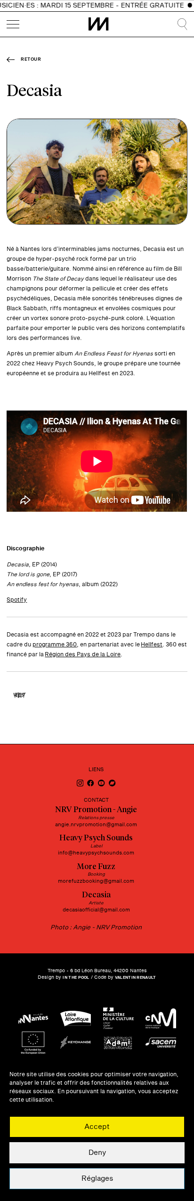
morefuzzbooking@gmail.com (96, 881)
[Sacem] (161, 1043)
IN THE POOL (76, 978)
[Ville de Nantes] (33, 1019)
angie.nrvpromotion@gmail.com (96, 825)
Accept (97, 1126)
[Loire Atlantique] (75, 1019)
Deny (97, 1152)
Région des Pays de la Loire (83, 654)
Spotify (17, 600)
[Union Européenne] (33, 1043)
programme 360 (54, 644)
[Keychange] (75, 1043)
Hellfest (151, 644)
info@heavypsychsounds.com (96, 853)
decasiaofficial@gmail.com (96, 910)
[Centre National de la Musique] (161, 1019)
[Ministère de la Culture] (118, 1019)
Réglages (97, 1178)
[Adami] (118, 1043)
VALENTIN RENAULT (135, 978)
